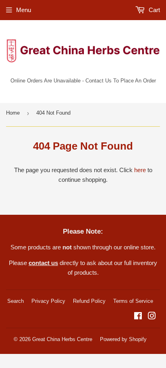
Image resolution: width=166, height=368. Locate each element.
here (140, 170)
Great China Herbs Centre (62, 339)
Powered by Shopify (123, 339)
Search (15, 301)
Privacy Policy (48, 301)
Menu (23, 9)
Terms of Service (133, 301)
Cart (153, 9)
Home (13, 113)
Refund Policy (89, 301)
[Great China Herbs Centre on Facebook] (138, 316)
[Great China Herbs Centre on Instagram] (152, 316)
